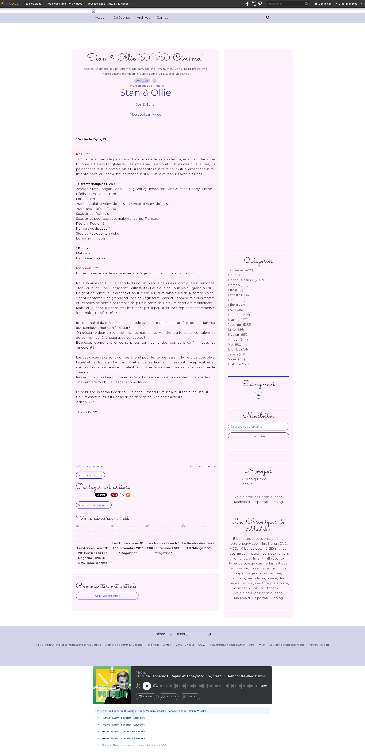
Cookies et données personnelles (287, 644)
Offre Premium (257, 644)
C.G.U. (201, 644)
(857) (238, 334)
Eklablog (204, 634)
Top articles (153, 644)
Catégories (121, 17)
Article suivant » (202, 466)
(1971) (238, 285)
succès (170, 73)
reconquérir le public (134, 73)
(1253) (239, 325)
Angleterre (102, 68)
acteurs (88, 68)
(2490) (240, 270)
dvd (153, 68)
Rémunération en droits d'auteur (227, 644)
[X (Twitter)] (253, 4)
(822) (235, 344)
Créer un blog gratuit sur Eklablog (124, 644)
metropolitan (110, 73)
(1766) (235, 290)
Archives (143, 17)
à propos (192, 696)
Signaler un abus (184, 644)
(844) (238, 339)
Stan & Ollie (156, 73)
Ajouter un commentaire (107, 596)
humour (168, 68)
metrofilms (199, 68)
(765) (236, 359)
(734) (238, 364)
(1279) (238, 320)
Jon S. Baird (183, 68)
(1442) (236, 305)
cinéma (125, 68)
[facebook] (247, 4)
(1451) (236, 300)
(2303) (235, 275)
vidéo (179, 73)
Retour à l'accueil (90, 475)
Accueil (100, 17)
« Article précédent (91, 466)
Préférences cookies (318, 644)
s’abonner (148, 696)
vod (186, 73)
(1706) (239, 295)
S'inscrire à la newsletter (94, 505)
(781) (238, 349)
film (159, 68)
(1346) (239, 315)
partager (171, 696)
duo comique (140, 68)
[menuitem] (100, 18)
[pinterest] (260, 4)
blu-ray (114, 68)
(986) (236, 329)
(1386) (236, 310)
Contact (163, 17)
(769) (237, 354)
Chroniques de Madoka (64, 644)
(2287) (246, 280)
